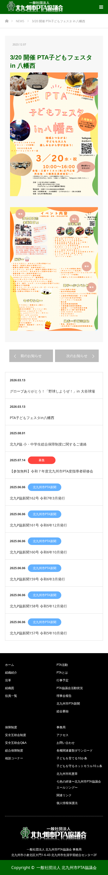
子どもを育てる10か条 (72, 758)
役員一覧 (11, 696)
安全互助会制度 (15, 735)
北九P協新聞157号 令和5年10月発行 (38, 633)
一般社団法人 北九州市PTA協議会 (66, 867)
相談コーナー (14, 758)
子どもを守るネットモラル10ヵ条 (79, 766)
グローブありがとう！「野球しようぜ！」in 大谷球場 (52, 391)
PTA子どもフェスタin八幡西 (32, 417)
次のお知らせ (76, 355)
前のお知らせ (31, 355)
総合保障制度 (14, 750)
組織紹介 (11, 672)
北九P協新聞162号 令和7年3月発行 (37, 498)
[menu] (101, 7)
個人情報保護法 (67, 803)
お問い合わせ (66, 743)
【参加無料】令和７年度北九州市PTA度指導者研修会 (51, 471)
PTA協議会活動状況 (70, 688)
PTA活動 (62, 665)
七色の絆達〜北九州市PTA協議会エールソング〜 (79, 784)
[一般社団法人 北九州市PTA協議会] (35, 7)
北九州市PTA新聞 (44, 487)
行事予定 (63, 680)
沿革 (8, 680)
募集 (42, 460)
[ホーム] (6, 19)
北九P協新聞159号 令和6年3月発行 (37, 579)
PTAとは (62, 672)
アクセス (63, 735)
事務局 (61, 727)
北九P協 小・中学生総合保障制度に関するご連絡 (48, 444)
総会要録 (63, 711)
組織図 (9, 688)
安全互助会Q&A (16, 743)
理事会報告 (64, 696)
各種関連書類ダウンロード (75, 750)
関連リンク (64, 795)
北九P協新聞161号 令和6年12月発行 (38, 525)
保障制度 (11, 727)
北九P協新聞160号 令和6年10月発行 (38, 552)
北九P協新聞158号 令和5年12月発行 (38, 606)
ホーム (9, 665)
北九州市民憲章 (67, 774)
